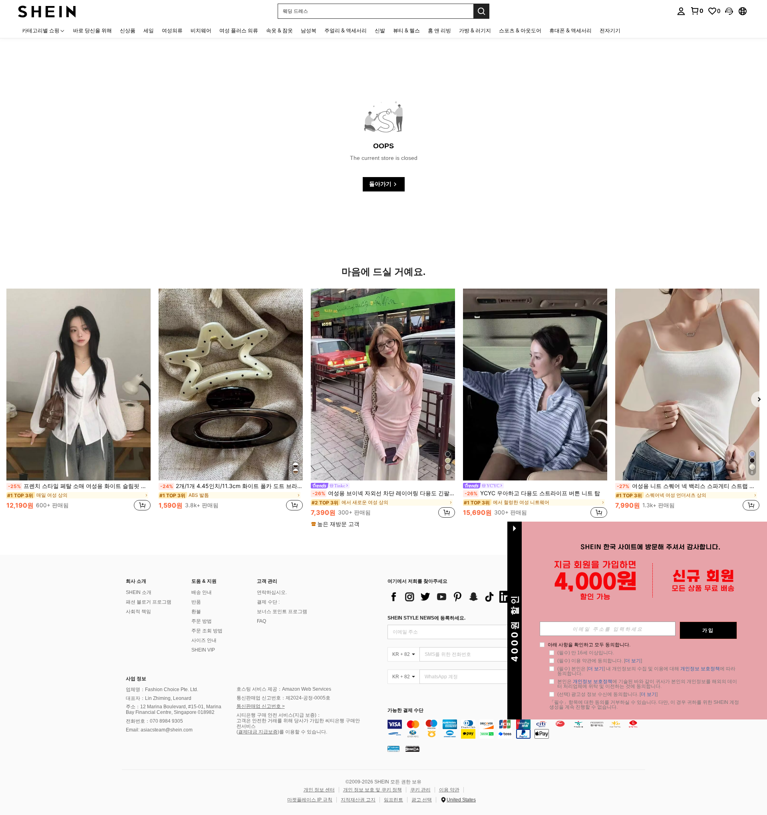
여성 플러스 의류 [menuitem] (238, 30)
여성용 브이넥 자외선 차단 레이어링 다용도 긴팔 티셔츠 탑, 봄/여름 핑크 (383, 493)
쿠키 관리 (420, 790)
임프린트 (393, 800)
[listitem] (78, 404)
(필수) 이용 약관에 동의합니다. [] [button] (599, 660)
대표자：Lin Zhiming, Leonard (158, 698)
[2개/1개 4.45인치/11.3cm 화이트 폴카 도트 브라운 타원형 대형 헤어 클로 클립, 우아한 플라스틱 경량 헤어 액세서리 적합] (231, 384)
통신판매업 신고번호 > (260, 706)
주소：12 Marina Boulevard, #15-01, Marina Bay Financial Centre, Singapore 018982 (173, 709)
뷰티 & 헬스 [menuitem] (406, 30)
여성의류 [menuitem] (172, 30)
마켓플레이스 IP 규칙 (309, 800)
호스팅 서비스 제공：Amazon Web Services (283, 689)
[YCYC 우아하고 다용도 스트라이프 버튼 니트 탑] (535, 384)
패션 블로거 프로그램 (148, 602)
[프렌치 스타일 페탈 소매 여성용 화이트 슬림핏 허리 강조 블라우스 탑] (78, 384)
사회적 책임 (138, 611)
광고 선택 (421, 800)
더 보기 (633, 661)
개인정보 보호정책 (700, 669)
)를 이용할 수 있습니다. (302, 732)
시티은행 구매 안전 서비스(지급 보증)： (278, 715)
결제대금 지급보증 (258, 732)
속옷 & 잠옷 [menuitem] (279, 30)
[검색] (481, 11)
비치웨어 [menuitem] (201, 30)
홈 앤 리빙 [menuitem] (439, 30)
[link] (696, 11)
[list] (451, 597)
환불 (196, 611)
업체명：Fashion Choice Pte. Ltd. (162, 689)
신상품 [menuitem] (127, 30)
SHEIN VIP (203, 650)
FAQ (261, 621)
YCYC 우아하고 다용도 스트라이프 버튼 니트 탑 (532, 493)
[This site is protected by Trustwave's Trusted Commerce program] (393, 748)
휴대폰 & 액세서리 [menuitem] (570, 30)
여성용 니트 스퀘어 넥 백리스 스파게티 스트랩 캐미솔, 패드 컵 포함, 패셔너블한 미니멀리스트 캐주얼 (688, 486)
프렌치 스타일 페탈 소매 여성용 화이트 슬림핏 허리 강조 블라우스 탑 (79, 486)
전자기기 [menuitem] (610, 30)
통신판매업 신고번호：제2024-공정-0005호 (283, 698)
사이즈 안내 (204, 640)
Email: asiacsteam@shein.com (159, 730)
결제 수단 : (268, 602)
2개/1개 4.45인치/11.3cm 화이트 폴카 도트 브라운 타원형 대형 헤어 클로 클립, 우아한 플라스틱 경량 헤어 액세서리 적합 (231, 486)
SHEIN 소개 (138, 592)
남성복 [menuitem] (308, 30)
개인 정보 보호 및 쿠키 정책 (372, 790)
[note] (336, 524)
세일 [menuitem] (148, 30)
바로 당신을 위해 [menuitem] (92, 30)
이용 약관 (449, 790)
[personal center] (681, 11)
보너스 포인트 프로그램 (282, 611)
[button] (729, 11)
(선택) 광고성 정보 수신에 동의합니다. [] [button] (607, 694)
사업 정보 (136, 678)
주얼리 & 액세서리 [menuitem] (345, 30)
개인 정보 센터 (319, 790)
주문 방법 (201, 621)
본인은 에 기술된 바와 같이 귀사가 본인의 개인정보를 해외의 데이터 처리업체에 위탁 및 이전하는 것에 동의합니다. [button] (647, 684)
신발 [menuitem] (380, 30)
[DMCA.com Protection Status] (412, 748)
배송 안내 (201, 592)
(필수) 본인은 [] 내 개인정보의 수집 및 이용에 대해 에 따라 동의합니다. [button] (647, 671)
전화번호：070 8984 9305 (154, 721)
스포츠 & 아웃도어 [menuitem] (520, 30)
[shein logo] (47, 11)
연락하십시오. (272, 592)
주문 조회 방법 (207, 631)
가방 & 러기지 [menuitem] (475, 30)
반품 (196, 602)
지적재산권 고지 (358, 800)
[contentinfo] (518, 729)
